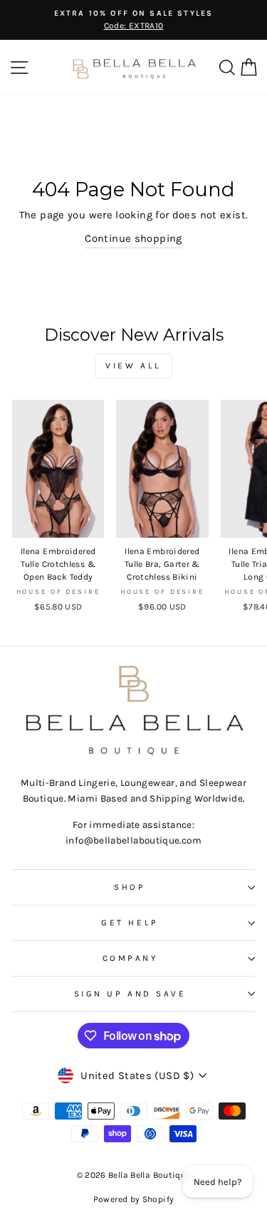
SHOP (129, 887)
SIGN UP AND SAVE (130, 994)
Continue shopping (133, 239)
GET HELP (129, 922)
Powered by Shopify (133, 1199)
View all (133, 366)
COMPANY (130, 958)
